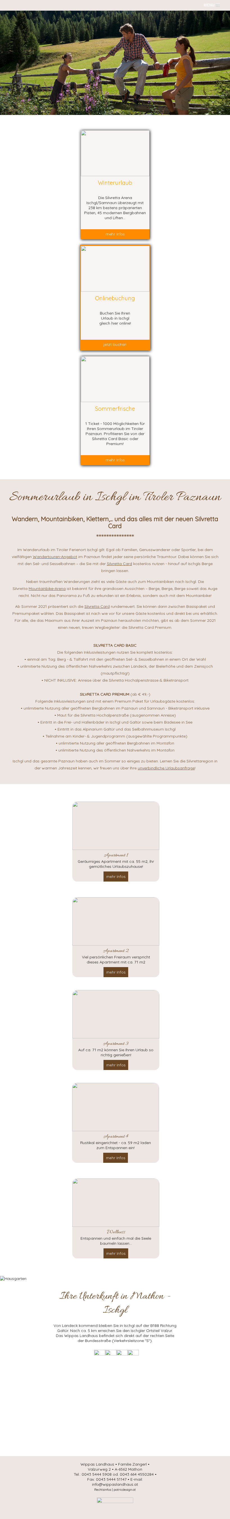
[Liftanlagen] (110, 1354)
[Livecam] (122, 1354)
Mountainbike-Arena (47, 588)
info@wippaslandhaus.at (115, 1484)
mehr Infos (115, 234)
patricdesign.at (125, 1490)
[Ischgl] (115, 1501)
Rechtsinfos (102, 1490)
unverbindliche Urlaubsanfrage (166, 768)
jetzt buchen (115, 344)
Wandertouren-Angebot (55, 556)
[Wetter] (99, 1354)
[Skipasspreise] (133, 1354)
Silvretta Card (119, 563)
